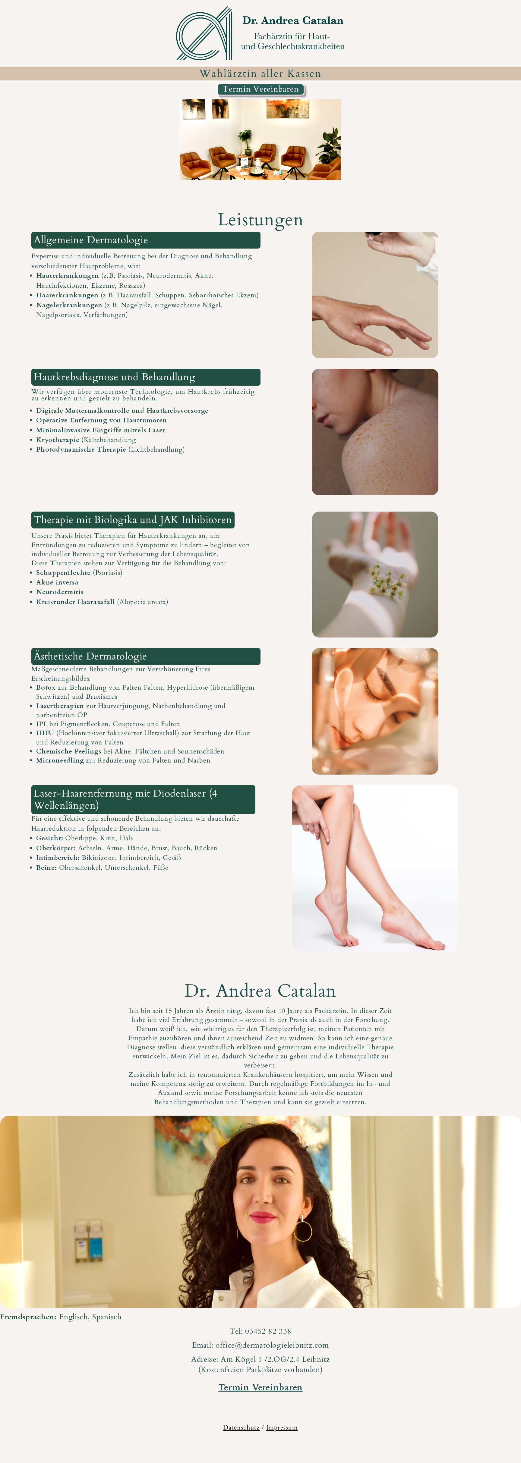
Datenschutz (241, 1427)
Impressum (282, 1427)
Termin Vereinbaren (261, 89)
